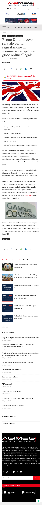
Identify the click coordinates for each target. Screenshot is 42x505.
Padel (20, 27)
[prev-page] (3, 326)
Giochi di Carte (11, 36)
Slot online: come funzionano (12, 391)
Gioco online (3, 27)
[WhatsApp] (21, 69)
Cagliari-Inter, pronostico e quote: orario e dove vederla (20, 338)
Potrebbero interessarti (11, 260)
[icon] (11, 494)
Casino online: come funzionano (13, 405)
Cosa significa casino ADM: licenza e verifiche (17, 398)
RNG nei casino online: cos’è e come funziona (17, 362)
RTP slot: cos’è (7, 384)
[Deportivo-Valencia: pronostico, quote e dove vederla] (7, 308)
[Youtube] (15, 9)
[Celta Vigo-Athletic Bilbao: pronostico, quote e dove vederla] (7, 298)
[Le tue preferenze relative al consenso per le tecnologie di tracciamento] (38, 501)
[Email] (31, 69)
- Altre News (26, 260)
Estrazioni (27, 27)
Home (4, 33)
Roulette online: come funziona (12, 370)
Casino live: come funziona (11, 377)
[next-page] (7, 326)
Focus (10, 33)
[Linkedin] (8, 9)
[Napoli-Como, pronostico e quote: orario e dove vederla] (7, 287)
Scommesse (19, 36)
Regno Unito (29, 195)
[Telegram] (10, 9)
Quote (35, 27)
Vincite (9, 27)
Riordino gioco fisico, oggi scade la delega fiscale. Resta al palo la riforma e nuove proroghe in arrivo (20, 354)
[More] (36, 69)
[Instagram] (5, 9)
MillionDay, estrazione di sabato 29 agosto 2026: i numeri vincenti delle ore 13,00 (18, 345)
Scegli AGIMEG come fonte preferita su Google (22, 77)
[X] (13, 9)
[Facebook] (3, 9)
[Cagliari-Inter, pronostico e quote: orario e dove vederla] (7, 267)
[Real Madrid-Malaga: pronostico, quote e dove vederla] (7, 318)
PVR (15, 27)
